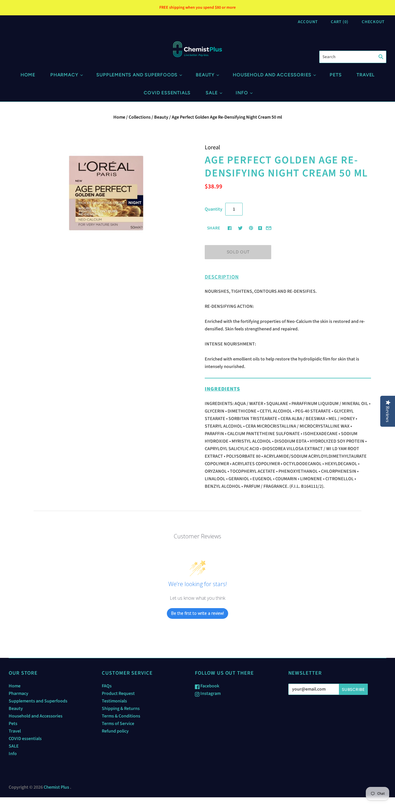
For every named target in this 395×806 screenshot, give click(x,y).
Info (242, 92)
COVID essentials (167, 92)
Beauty (205, 75)
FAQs (107, 686)
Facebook (209, 686)
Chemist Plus (56, 787)
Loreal (212, 147)
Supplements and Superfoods (137, 75)
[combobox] (352, 57)
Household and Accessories (272, 75)
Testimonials (114, 701)
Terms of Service (118, 723)
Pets (336, 75)
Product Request (118, 693)
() (339, 22)
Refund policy (115, 731)
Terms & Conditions (121, 716)
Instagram (210, 693)
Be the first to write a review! (197, 613)
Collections (140, 117)
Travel (365, 75)
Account (308, 22)
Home (28, 75)
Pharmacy (64, 75)
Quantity (213, 209)
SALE (211, 92)
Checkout (373, 22)
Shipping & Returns (121, 708)
